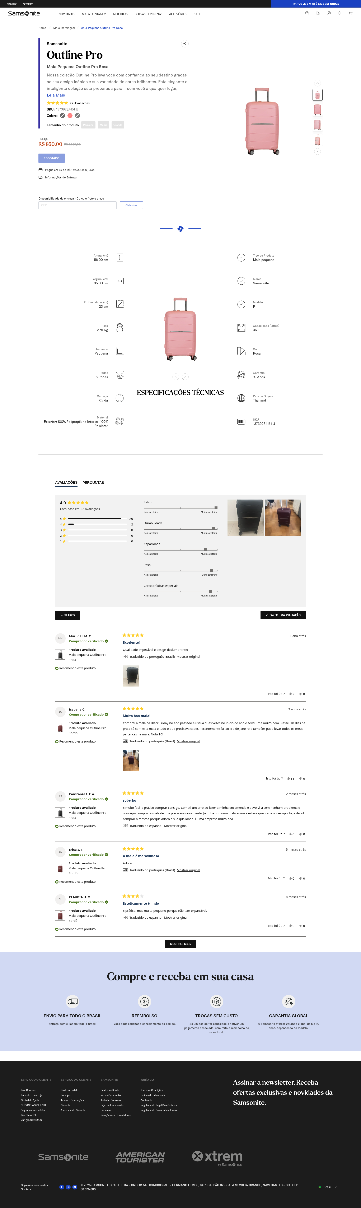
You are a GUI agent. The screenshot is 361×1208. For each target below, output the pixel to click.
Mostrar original (188, 656)
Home (42, 28)
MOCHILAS (120, 14)
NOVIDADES (66, 14)
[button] (68, 103)
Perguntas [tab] (93, 483)
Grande (117, 124)
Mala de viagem (64, 28)
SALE (197, 14)
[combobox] (325, 1187)
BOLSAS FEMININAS (149, 14)
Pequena (88, 124)
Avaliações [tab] (66, 483)
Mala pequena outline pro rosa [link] (101, 28)
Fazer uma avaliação (287, 616)
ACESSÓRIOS (178, 14)
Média (103, 124)
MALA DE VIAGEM (94, 14)
